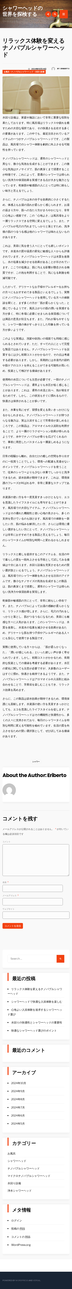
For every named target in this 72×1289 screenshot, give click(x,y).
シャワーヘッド (17, 1161)
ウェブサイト (9, 909)
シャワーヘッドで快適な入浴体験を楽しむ (36, 1001)
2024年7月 (18, 1107)
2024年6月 (18, 1115)
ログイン (16, 1220)
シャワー (36, 761)
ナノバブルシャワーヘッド (22, 71)
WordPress (22, 1280)
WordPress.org (21, 1245)
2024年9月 (18, 1091)
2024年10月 (18, 1083)
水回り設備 (39, 71)
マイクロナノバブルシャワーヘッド (29, 1175)
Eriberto (64, 68)
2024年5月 (18, 1123)
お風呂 (6, 71)
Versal (37, 1280)
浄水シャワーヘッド (20, 1190)
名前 (6, 882)
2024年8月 (18, 1099)
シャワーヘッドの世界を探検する (23, 11)
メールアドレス (11, 895)
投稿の (18, 1228)
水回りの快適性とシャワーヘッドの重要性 (36, 1022)
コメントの (20, 1236)
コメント (7, 841)
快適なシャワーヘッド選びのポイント (34, 1030)
